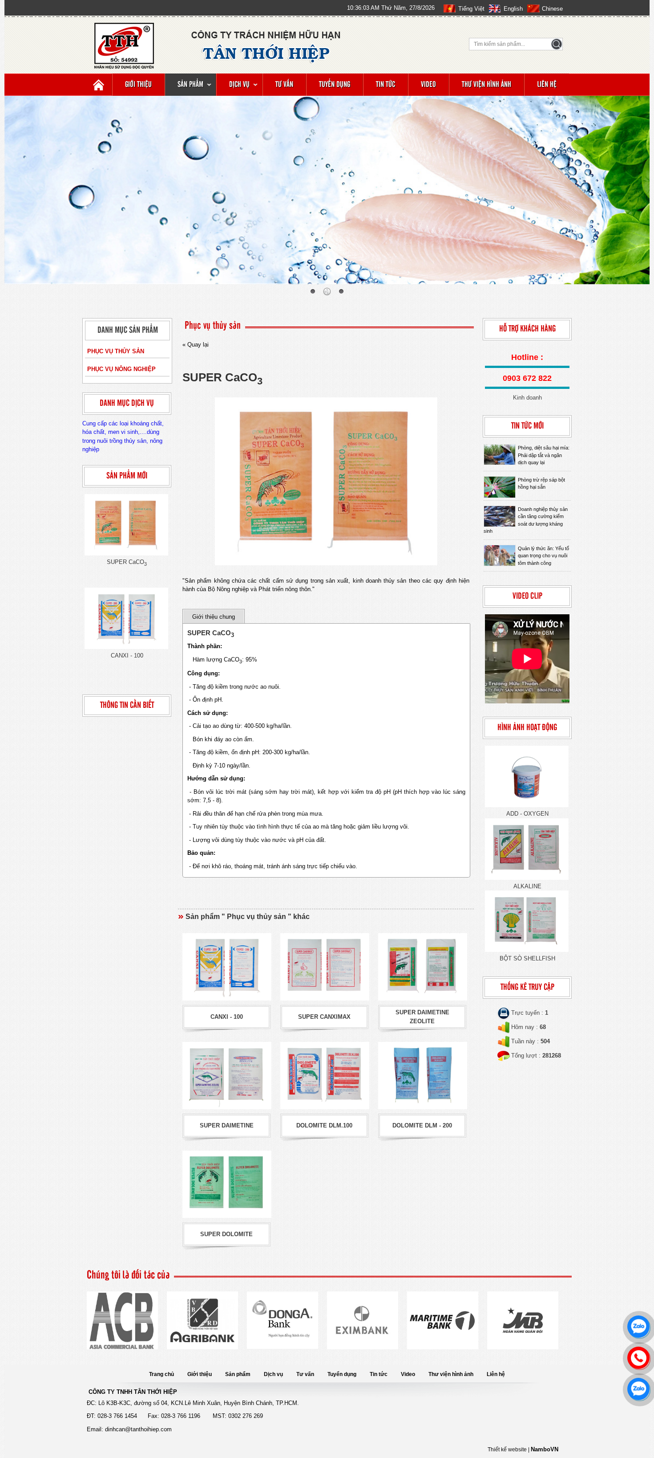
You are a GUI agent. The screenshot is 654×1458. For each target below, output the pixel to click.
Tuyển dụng (334, 84)
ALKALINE (527, 886)
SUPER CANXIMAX (324, 1016)
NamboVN (544, 1449)
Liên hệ (547, 84)
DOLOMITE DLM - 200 (422, 1125)
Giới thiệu (138, 84)
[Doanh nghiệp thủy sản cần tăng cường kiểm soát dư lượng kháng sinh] (500, 516)
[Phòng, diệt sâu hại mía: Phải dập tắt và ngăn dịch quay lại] (500, 454)
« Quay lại (195, 344)
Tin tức (385, 84)
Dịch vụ (239, 84)
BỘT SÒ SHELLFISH (527, 958)
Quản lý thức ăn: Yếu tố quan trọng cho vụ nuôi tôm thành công (543, 556)
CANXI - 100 (127, 655)
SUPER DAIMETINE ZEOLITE (422, 1017)
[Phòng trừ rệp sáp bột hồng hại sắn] (500, 487)
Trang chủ (161, 1374)
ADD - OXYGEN (527, 813)
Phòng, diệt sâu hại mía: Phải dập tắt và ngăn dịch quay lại (543, 455)
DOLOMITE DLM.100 (324, 1125)
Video (428, 84)
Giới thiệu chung (213, 616)
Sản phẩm (190, 84)
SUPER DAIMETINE (227, 1125)
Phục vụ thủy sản (115, 351)
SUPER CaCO (127, 562)
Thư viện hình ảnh (486, 84)
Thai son (634, 277)
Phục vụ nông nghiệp (121, 369)
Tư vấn (284, 84)
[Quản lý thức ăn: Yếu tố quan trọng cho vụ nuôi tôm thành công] (500, 556)
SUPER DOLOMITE (226, 1234)
